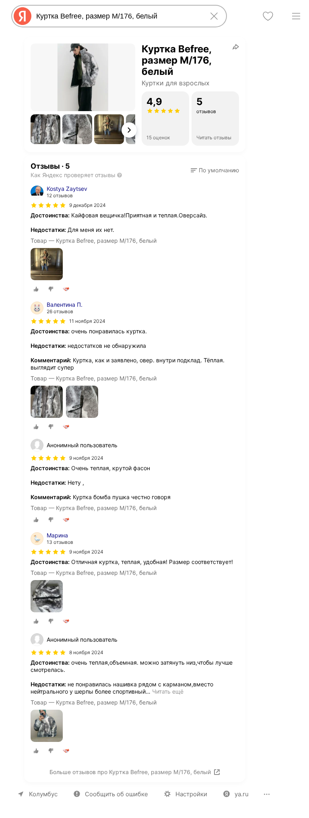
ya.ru (242, 794)
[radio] (36, 289)
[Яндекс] (22, 16)
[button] (45, 129)
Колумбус (43, 794)
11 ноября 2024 (87, 321)
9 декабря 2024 (87, 205)
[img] (48, 205)
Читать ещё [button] (167, 691)
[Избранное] (268, 16)
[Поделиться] (236, 46)
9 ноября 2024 (86, 552)
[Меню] (296, 16)
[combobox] (117, 16)
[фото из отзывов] (47, 264)
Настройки (191, 794)
